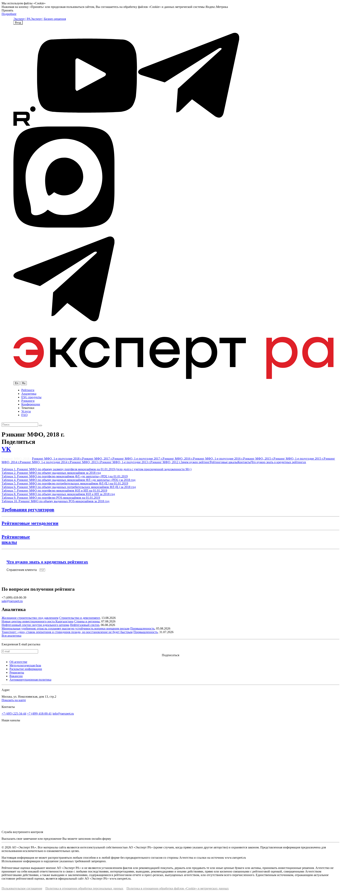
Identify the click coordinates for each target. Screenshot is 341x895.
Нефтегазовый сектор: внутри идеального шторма (35, 625)
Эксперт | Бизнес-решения (48, 19)
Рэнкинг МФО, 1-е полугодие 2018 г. (57, 458)
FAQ (24, 415)
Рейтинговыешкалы (16, 539)
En (16, 383)
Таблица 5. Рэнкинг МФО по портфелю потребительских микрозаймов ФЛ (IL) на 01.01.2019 (65, 483)
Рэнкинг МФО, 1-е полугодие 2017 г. (137, 458)
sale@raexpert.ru (12, 601)
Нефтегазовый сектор (84, 625)
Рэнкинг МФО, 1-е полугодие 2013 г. (125, 462)
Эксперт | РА (22, 19)
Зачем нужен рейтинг (195, 462)
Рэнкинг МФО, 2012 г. (165, 462)
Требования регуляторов (28, 509)
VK (6, 449)
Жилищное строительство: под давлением (30, 617)
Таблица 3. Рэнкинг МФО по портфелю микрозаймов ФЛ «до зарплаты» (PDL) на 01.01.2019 (65, 476)
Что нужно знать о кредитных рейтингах (278, 462)
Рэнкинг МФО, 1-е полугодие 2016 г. (218, 458)
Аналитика (28, 393)
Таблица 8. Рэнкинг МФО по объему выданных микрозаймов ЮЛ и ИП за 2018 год (58, 494)
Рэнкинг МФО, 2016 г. (178, 458)
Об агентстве (18, 662)
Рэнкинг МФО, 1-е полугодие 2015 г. (299, 458)
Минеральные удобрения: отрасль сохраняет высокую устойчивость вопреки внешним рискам (65, 628)
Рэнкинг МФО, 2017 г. (97, 458)
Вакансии (16, 676)
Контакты (244, 462)
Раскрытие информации (25, 669)
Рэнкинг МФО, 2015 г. (258, 458)
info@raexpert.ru (63, 713)
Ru (23, 383)
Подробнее (9, 14)
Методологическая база (25, 665)
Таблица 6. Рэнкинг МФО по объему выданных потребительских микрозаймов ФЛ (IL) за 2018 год (69, 487)
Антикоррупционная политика (30, 679)
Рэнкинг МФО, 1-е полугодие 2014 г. (45, 462)
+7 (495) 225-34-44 (14, 713)
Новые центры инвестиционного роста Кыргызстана (37, 621)
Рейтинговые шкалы (224, 462)
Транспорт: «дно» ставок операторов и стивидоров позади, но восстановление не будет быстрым (67, 632)
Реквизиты (16, 672)
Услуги (26, 411)
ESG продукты (31, 397)
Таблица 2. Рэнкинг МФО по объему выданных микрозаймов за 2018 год (51, 472)
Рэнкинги (28, 400)
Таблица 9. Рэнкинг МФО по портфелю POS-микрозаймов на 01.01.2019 (51, 497)
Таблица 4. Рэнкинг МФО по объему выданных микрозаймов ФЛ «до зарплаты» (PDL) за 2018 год (68, 480)
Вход (18, 22)
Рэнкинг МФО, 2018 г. (17, 458)
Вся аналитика (11, 635)
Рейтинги (27, 390)
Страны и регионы (87, 621)
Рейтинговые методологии (30, 523)
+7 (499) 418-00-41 (39, 713)
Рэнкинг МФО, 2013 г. (85, 462)
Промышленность (142, 628)
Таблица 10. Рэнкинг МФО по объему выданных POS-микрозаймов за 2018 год (55, 501)
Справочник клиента (22, 570)
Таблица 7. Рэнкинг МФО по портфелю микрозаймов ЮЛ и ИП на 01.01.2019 (54, 490)
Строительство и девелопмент (79, 617)
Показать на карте (14, 700)
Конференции (30, 404)
